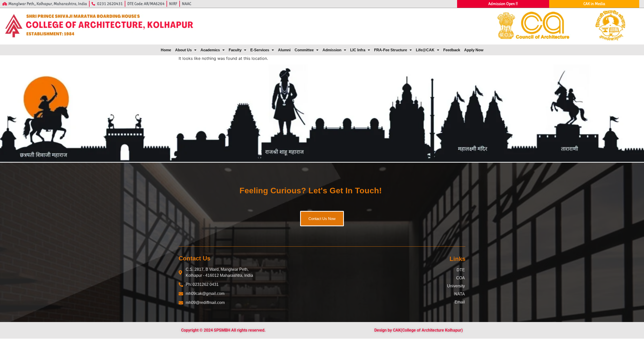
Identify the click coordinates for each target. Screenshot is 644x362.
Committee (304, 50)
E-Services (259, 50)
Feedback (451, 50)
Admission (332, 50)
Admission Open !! (503, 3)
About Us (183, 50)
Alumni (284, 50)
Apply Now (474, 50)
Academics (210, 50)
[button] (185, 50)
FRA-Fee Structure (390, 50)
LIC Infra (357, 50)
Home (166, 50)
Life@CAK (425, 50)
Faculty (235, 50)
